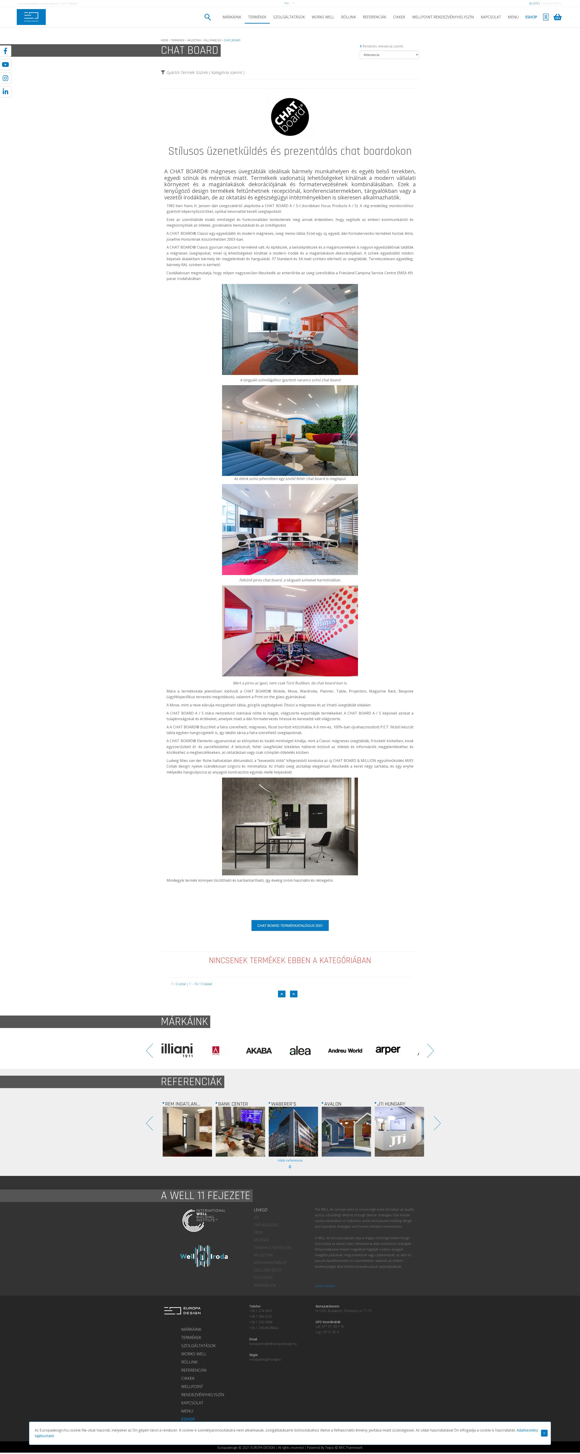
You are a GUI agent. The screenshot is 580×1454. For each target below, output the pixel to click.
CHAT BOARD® (189, 171)
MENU (513, 17)
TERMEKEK (177, 40)
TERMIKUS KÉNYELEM (272, 1247)
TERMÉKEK (257, 17)
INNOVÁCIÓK (265, 1285)
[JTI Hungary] (293, 1132)
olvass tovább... (326, 1286)
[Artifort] (311, 1050)
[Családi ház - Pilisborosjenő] (399, 1132)
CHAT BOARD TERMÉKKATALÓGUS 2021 (290, 925)
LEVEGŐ (260, 1209)
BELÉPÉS (534, 3)
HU (287, 3)
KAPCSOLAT (491, 17)
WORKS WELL (323, 17)
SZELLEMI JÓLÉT (267, 1270)
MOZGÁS (261, 1239)
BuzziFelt (208, 727)
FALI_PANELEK (212, 40)
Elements (205, 740)
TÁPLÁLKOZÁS (266, 1224)
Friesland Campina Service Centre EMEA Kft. (376, 272)
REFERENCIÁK (374, 17)
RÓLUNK (348, 17)
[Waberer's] (187, 1132)
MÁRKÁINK (231, 17)
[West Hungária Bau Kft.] (346, 1132)
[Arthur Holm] (268, 1050)
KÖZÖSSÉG (263, 1277)
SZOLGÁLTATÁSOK (289, 17)
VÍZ (256, 1217)
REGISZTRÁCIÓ (552, 3)
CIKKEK (399, 17)
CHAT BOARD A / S (187, 713)
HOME (164, 40)
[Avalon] (240, 1132)
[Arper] (225, 1050)
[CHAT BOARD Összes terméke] (290, 144)
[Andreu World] (182, 1050)
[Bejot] (397, 1050)
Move (174, 705)
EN (293, 3)
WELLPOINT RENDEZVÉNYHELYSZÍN (443, 17)
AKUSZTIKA (194, 40)
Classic (202, 233)
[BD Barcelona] (354, 1050)
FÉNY (258, 1232)
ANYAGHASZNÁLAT (270, 1262)
